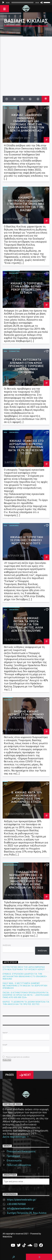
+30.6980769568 (16, 1204)
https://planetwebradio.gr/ (21, 1199)
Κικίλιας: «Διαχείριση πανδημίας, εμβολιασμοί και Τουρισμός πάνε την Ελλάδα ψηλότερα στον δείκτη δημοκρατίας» (26, 122)
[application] (26, 2)
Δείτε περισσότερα (14, 1136)
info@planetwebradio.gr (20, 1208)
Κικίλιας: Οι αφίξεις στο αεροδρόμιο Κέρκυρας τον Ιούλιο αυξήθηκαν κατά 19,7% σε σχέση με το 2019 (26, 447)
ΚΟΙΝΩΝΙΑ (8, 700)
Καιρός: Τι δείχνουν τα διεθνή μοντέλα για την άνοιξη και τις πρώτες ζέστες (26, 1003)
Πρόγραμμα (13, 1155)
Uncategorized (10, 865)
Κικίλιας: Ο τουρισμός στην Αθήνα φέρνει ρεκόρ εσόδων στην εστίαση (27, 288)
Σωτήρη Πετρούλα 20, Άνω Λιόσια (26, 1212)
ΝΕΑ (5, 108)
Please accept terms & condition (18, 1057)
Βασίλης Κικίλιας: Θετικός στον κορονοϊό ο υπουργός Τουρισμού (26, 714)
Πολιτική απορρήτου (19, 1165)
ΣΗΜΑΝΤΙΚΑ (14, 351)
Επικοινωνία (14, 1160)
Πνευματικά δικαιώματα (21, 1151)
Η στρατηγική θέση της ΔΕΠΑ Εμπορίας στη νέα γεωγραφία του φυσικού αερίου (24, 968)
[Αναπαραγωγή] (3, 2)
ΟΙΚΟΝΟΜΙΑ (14, 273)
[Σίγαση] (41, 2)
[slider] (47, 2)
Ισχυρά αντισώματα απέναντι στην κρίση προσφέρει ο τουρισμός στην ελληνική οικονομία (26, 366)
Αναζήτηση (7, 945)
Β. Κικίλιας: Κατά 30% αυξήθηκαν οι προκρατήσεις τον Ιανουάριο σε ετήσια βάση (26, 798)
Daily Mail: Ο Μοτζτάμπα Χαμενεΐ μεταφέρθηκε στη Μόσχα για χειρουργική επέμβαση (25, 985)
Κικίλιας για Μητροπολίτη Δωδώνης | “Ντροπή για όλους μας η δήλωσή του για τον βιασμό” (25, 204)
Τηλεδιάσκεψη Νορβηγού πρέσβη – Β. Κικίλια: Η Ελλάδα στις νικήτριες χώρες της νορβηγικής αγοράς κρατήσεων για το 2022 (26, 879)
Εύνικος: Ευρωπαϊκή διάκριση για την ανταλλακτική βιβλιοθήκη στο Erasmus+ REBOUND (25, 976)
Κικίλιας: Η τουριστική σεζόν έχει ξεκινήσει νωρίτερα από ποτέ (26, 540)
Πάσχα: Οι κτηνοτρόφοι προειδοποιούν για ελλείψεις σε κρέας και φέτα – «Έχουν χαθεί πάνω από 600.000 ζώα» (26, 995)
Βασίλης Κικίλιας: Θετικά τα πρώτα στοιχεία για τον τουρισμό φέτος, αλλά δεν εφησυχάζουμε (26, 624)
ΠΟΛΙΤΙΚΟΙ (13, 108)
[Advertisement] (26, 64)
